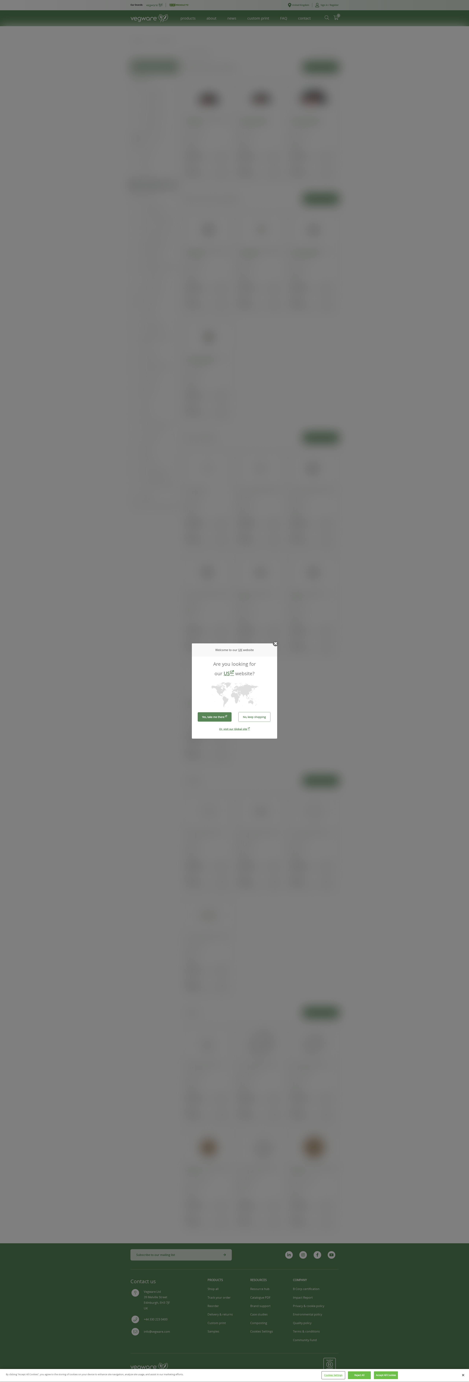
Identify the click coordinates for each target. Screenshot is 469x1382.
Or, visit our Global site (233, 729)
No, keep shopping (254, 717)
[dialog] (234, 691)
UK (240, 650)
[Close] (463, 1375)
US (227, 673)
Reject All (359, 1375)
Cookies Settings (333, 1375)
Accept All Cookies (386, 1375)
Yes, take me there (213, 717)
